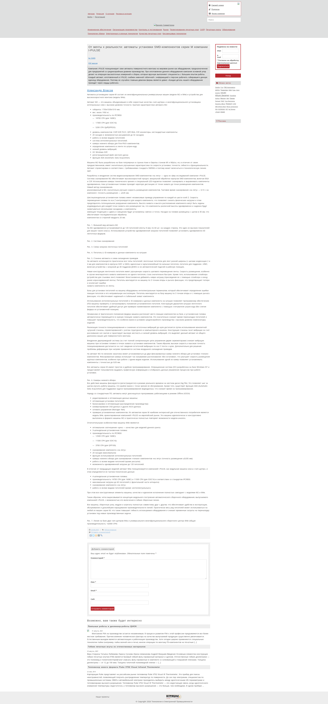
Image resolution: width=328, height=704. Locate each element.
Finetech (229, 104)
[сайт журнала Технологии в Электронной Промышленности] (135, 697)
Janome (217, 93)
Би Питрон (232, 109)
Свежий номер (217, 5)
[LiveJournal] (101, 535)
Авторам (91, 14)
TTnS (221, 87)
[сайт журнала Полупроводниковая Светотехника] (154, 697)
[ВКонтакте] (90, 535)
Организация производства (125, 29)
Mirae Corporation (232, 106)
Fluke (234, 90)
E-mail (219, 56)
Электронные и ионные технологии (122, 33)
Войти (90, 17)
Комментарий (98, 558)
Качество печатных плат (150, 33)
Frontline (233, 95)
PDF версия (93, 63)
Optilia (217, 87)
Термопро (224, 90)
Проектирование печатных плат (184, 29)
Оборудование (228, 29)
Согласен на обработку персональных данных (228, 61)
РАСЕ (222, 101)
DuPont (217, 98)
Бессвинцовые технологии (174, 33)
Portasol (217, 101)
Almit (237, 90)
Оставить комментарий (100, 532)
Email (94, 591)
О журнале (110, 14)
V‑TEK (234, 104)
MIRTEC (217, 90)
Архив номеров (218, 13)
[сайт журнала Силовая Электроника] (118, 697)
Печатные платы (213, 29)
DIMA (230, 90)
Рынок (166, 29)
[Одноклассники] (96, 535)
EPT (227, 109)
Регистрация (100, 17)
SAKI (227, 98)
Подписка (215, 9)
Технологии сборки (96, 33)
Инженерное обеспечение (99, 29)
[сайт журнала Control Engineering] (191, 697)
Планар (232, 98)
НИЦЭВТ (223, 93)
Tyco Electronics (230, 101)
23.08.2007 (95, 530)
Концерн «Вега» (220, 104)
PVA (216, 109)
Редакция (100, 14)
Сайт (93, 599)
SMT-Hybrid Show (220, 106)
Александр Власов (100, 90)
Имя (219, 51)
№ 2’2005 (91, 58)
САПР (202, 29)
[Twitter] (93, 535)
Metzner (223, 98)
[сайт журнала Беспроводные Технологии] (174, 697)
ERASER (222, 112)
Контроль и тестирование (150, 29)
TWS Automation (229, 87)
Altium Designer (222, 95)
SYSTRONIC (221, 109)
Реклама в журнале (124, 14)
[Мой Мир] (99, 535)
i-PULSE (217, 112)
